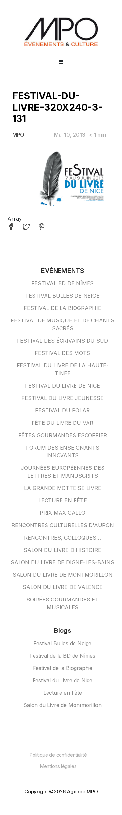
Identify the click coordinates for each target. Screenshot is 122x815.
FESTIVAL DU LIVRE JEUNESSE (62, 398)
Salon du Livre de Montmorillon (62, 705)
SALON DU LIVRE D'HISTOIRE (62, 550)
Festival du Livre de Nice (62, 680)
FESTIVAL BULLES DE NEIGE (62, 295)
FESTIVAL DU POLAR (62, 410)
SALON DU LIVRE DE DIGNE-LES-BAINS (62, 562)
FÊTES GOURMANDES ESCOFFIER (62, 435)
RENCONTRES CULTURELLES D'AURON (62, 525)
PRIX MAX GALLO (62, 513)
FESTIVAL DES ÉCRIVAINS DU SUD (62, 340)
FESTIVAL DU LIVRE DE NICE (62, 385)
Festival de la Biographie (62, 668)
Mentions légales (58, 766)
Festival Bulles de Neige (62, 643)
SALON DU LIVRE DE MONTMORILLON (63, 574)
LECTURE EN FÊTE (62, 500)
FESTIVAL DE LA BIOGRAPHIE (62, 308)
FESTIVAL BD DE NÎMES (62, 283)
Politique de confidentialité (58, 755)
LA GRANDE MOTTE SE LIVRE (62, 488)
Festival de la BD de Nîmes (62, 655)
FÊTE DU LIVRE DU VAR (62, 423)
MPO (18, 134)
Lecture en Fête (62, 692)
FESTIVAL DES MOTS (62, 353)
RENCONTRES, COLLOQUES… (62, 537)
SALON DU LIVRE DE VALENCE (62, 587)
